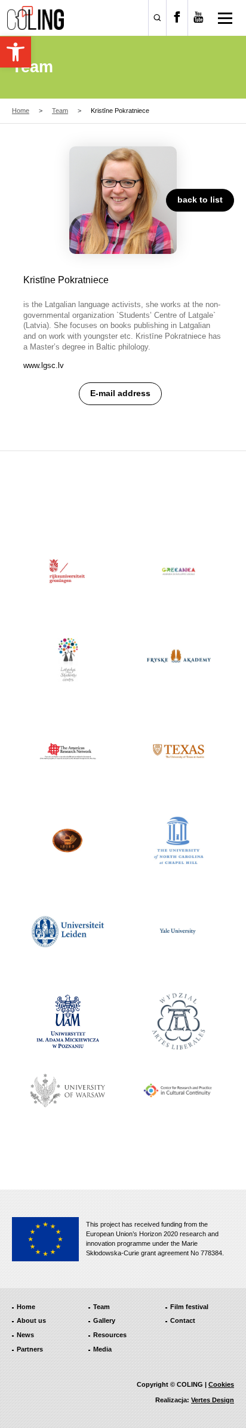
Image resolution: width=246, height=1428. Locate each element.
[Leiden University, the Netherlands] (67, 931)
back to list (200, 200)
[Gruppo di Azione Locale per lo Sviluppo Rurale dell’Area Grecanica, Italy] (179, 571)
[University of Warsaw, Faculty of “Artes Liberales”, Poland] (179, 1021)
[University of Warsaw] (67, 1090)
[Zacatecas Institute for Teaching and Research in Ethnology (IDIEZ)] (67, 841)
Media (102, 1349)
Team (60, 110)
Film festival (189, 1306)
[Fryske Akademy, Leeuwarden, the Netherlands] (179, 661)
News (25, 1334)
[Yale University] (179, 931)
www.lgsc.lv (43, 365)
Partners (30, 1349)
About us (31, 1320)
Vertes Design (212, 1400)
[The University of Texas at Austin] (179, 751)
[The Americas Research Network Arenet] (67, 751)
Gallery (104, 1320)
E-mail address (120, 393)
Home (20, 110)
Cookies (221, 1384)
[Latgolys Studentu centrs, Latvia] (67, 661)
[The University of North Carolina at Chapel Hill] (179, 841)
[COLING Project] (35, 18)
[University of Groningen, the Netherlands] (67, 571)
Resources (110, 1334)
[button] (15, 52)
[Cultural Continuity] (179, 1090)
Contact (182, 1320)
